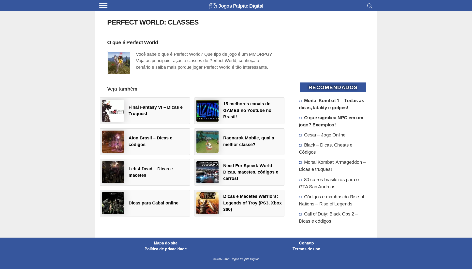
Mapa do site (165, 243)
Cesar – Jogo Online (325, 134)
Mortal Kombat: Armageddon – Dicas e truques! (332, 165)
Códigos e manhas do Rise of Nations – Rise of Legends (331, 200)
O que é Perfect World (132, 42)
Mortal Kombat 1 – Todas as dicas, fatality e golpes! (331, 104)
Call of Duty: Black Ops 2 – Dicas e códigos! (328, 217)
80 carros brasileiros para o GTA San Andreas (329, 183)
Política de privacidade (166, 249)
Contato (306, 243)
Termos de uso (306, 249)
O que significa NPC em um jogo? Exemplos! (331, 121)
